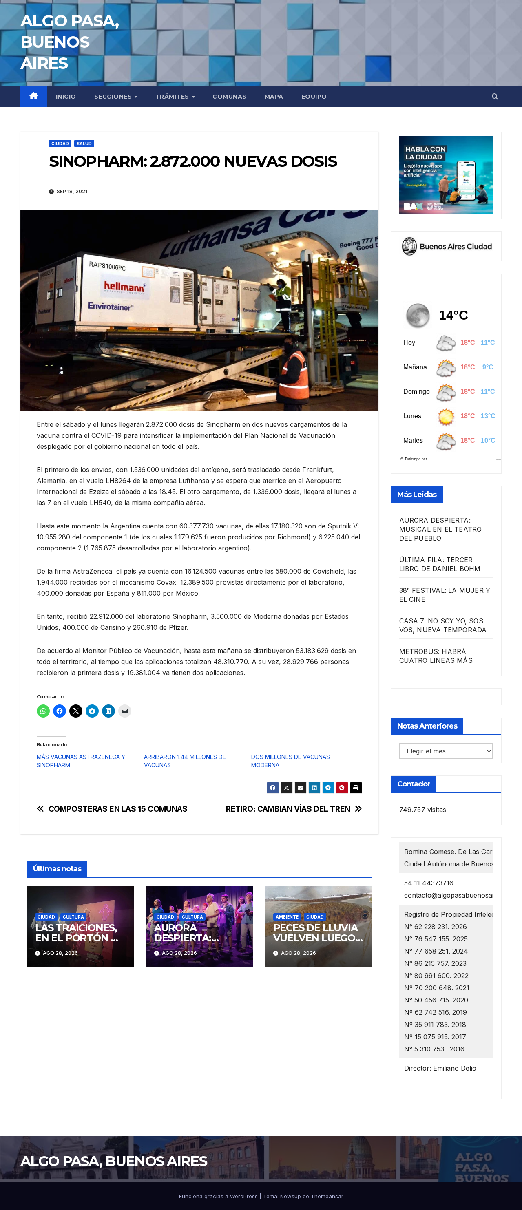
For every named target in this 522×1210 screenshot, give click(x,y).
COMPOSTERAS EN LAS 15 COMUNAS (118, 809)
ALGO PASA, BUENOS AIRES (69, 42)
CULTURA (73, 916)
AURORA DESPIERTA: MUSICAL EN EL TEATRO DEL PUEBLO (440, 529)
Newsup (290, 1196)
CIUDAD (60, 143)
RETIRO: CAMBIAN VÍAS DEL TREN (288, 809)
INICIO (66, 96)
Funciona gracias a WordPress (219, 1196)
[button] (495, 97)
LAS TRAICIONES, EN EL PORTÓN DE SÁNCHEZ (79, 938)
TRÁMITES (173, 96)
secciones (114, 96)
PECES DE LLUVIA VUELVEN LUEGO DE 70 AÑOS (315, 938)
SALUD (84, 143)
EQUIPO (314, 96)
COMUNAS (229, 96)
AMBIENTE (287, 916)
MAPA (274, 96)
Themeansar (327, 1196)
